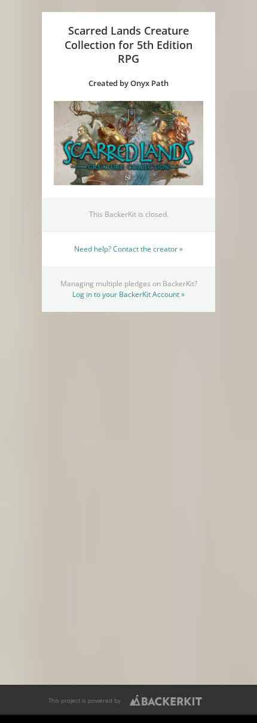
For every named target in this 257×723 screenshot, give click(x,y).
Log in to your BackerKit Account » (128, 294)
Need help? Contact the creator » (128, 248)
